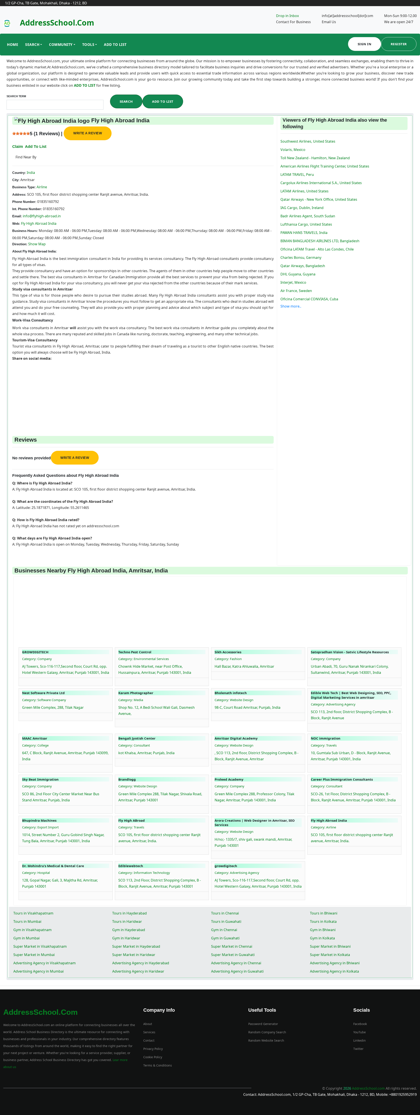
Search (32, 44)
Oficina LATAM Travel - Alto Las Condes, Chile (317, 249)
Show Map (37, 244)
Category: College (35, 745)
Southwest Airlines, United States (307, 141)
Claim (17, 146)
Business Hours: (25, 231)
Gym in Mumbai (26, 938)
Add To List (115, 44)
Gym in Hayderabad (128, 929)
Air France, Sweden (296, 290)
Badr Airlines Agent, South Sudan (307, 216)
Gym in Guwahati (225, 938)
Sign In (364, 44)
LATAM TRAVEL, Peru (297, 174)
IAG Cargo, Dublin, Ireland (302, 207)
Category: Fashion (228, 659)
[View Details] (24, 681)
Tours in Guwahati (226, 921)
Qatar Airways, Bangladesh (302, 265)
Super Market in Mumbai (34, 954)
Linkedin (359, 1040)
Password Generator (263, 1024)
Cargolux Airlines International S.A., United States (321, 182)
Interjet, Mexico (293, 282)
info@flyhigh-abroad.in (42, 216)
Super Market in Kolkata (330, 954)
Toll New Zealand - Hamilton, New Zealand (315, 158)
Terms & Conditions (157, 1065)
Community (61, 44)
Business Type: (24, 187)
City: (15, 180)
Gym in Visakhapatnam (32, 929)
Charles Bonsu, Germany (300, 257)
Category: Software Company (44, 700)
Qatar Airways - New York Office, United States (318, 199)
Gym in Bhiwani (323, 929)
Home (12, 44)
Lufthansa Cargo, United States (306, 224)
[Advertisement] (143, 392)
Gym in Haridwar (126, 938)
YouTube (359, 1032)
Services (149, 1032)
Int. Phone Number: (27, 209)
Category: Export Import (40, 827)
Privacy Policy (153, 1049)
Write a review (87, 133)
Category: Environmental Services (143, 659)
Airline (41, 187)
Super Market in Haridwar (133, 954)
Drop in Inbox (287, 15)
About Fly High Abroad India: (34, 251)
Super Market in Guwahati (233, 954)
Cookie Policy (152, 1057)
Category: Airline (323, 827)
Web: (16, 223)
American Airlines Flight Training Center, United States (324, 166)
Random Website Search (266, 1040)
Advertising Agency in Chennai (236, 963)
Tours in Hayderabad (129, 913)
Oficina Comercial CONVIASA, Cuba (309, 299)
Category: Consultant (134, 745)
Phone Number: (24, 202)
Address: (19, 194)
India (30, 172)
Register (399, 44)
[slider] (21, 133)
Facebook (360, 1024)
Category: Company (37, 659)
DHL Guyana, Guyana (297, 274)
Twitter (358, 1049)
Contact (148, 1040)
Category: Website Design (234, 700)
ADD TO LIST (85, 85)
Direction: (19, 244)
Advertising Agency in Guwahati (237, 971)
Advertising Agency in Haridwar (138, 971)
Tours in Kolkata (323, 921)
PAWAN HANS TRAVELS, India (303, 232)
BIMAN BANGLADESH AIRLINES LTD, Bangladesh (319, 241)
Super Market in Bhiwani (330, 946)
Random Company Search (267, 1032)
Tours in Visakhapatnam (33, 913)
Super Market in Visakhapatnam (40, 946)
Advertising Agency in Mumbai (38, 971)
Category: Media (130, 700)
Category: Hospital (36, 872)
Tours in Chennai (225, 913)
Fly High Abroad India (38, 223)
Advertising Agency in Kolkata (334, 971)
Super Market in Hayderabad (136, 946)
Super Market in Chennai (231, 946)
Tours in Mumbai (27, 921)
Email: (17, 216)
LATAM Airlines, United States (304, 191)
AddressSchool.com (57, 22)
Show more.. (290, 306)
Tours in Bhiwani (323, 913)
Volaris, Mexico (292, 149)
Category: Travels (324, 745)
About (147, 1024)
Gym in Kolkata (322, 938)
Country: (19, 173)
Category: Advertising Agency (333, 704)
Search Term (16, 96)
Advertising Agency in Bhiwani (335, 963)
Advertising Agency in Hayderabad (140, 963)
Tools (88, 44)
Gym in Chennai (224, 929)
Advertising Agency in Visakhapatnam (44, 963)
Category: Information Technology (144, 872)
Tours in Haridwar (127, 921)
